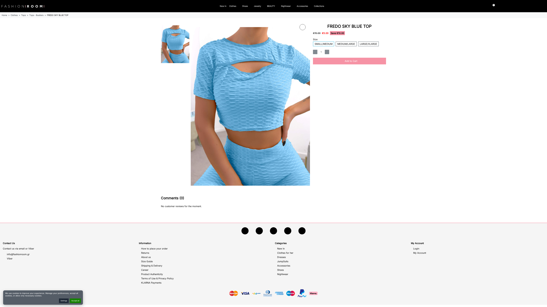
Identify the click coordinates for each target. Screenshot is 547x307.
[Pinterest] (302, 230)
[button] (428, 6)
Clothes (232, 6)
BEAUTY (271, 6)
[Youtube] (259, 230)
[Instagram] (273, 230)
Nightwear (286, 6)
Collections (319, 6)
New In (223, 6)
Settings (64, 301)
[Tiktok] (287, 230)
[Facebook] (245, 230)
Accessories (302, 6)
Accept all (75, 301)
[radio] (323, 44)
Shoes (245, 6)
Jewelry (257, 6)
